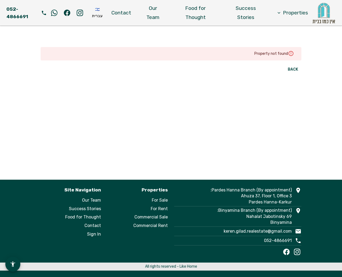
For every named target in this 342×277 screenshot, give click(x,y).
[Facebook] (286, 252)
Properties (295, 13)
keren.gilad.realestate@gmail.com (258, 231)
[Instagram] (297, 252)
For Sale (160, 200)
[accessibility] (12, 264)
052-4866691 (278, 240)
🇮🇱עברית (97, 12)
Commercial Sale (151, 217)
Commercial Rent (150, 225)
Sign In (94, 234)
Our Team (153, 12)
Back (293, 69)
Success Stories (246, 12)
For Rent (159, 208)
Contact (121, 13)
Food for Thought (195, 12)
